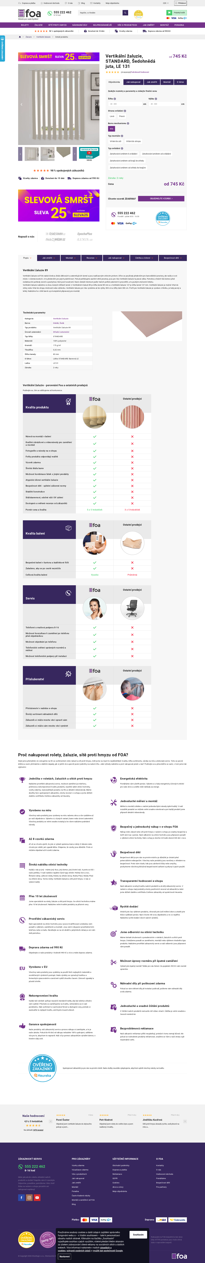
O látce (180, 82)
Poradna (75, 1191)
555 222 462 (62, 12)
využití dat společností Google (108, 1250)
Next (75, 154)
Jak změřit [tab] (47, 258)
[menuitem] (25, 25)
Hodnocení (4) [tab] (91, 258)
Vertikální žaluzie (60, 319)
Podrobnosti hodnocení (140, 72)
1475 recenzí (38, 1130)
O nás (70, 3)
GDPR (115, 1178)
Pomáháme (161, 1178)
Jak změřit (152, 82)
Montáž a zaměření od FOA (83, 1200)
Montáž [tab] (69, 258)
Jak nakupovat (133, 82)
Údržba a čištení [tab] (142, 258)
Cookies (116, 1183)
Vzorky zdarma (78, 1165)
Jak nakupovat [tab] (115, 258)
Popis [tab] (26, 258)
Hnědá (56, 323)
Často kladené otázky (81, 1196)
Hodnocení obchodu (51, 3)
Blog (83, 3)
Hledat (125, 12)
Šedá (62, 323)
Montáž (167, 82)
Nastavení (65, 1256)
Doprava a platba (28, 3)
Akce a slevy (118, 1187)
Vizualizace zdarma (80, 1170)
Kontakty (96, 3)
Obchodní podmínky (121, 1165)
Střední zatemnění (61, 332)
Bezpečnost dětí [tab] (171, 258)
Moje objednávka (112, 3)
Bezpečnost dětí (163, 1183)
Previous (20, 154)
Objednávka (114, 82)
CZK (164, 3)
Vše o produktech (79, 1174)
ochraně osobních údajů (79, 1250)
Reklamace (117, 1174)
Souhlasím (138, 1234)
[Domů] (20, 37)
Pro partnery (161, 1187)
